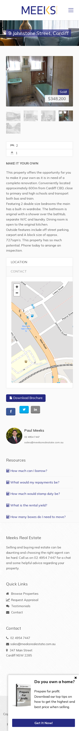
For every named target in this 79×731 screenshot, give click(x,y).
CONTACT (19, 271)
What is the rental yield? (28, 505)
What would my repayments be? (34, 482)
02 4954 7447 (32, 436)
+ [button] (17, 286)
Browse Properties (24, 594)
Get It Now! (43, 723)
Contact (16, 612)
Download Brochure (27, 398)
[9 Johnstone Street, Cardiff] (39, 81)
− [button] (17, 292)
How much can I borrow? (28, 471)
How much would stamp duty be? (35, 494)
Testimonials (20, 606)
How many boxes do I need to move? (38, 517)
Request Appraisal (24, 600)
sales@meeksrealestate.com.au (43, 442)
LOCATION (19, 262)
